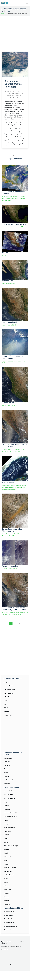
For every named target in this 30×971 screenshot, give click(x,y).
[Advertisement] (15, 33)
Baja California (8, 794)
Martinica (7, 769)
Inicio (2, 13)
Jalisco (6, 842)
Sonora (6, 882)
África (6, 682)
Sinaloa (6, 878)
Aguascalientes (8, 791)
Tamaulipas (7, 889)
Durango (6, 824)
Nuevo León (7, 857)
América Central (9, 686)
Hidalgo (6, 838)
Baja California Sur (9, 798)
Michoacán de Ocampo (11, 846)
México (6, 772)
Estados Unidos (8, 758)
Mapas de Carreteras (10, 926)
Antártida (6, 697)
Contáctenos (4, 949)
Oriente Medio (8, 715)
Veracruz (6, 897)
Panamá (6, 776)
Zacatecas (7, 904)
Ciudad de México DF (10, 813)
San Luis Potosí (8, 875)
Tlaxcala (6, 893)
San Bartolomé (8, 780)
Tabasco (6, 886)
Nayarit (6, 853)
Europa (6, 708)
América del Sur (9, 693)
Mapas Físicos (8, 915)
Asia (5, 704)
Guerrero (7, 835)
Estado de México (9, 827)
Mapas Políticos (9, 911)
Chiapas (6, 805)
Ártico (6, 700)
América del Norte (9, 689)
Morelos (6, 849)
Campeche (7, 802)
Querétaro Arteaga (10, 867)
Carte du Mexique (15, 946)
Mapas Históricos (9, 930)
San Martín (7, 783)
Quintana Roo (8, 871)
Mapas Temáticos (9, 922)
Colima (6, 820)
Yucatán (6, 900)
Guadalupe (7, 762)
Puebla (6, 864)
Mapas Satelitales (9, 919)
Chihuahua (7, 809)
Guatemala (7, 765)
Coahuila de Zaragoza (10, 816)
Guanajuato (7, 831)
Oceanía (6, 711)
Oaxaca (6, 860)
